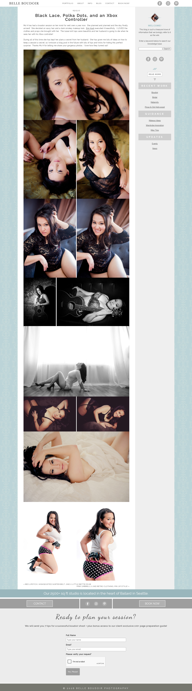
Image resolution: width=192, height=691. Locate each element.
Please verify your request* (79, 654)
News (154, 148)
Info (90, 3)
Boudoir (155, 92)
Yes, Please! (73, 672)
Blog (98, 3)
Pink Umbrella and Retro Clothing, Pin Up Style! (103, 586)
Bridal (154, 97)
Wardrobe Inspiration (155, 125)
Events (155, 144)
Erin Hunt (90, 28)
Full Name (71, 635)
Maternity (155, 102)
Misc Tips (155, 130)
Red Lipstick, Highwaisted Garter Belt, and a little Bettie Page (57, 584)
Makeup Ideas (155, 121)
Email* (69, 645)
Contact (109, 3)
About (80, 3)
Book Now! (123, 3)
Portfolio (67, 3)
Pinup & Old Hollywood (155, 107)
